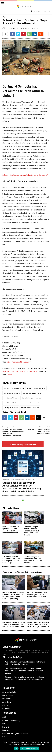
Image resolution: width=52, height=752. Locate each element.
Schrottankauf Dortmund (11, 398)
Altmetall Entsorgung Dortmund (14, 388)
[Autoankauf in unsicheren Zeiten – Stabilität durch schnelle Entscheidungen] (13, 612)
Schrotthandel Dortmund (11, 403)
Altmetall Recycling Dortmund (36, 388)
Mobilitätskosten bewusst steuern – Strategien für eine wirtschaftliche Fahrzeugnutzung (13, 595)
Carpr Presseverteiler (17, 479)
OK (16, 748)
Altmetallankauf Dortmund (12, 393)
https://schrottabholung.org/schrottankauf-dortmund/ (25, 175)
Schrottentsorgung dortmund (31, 398)
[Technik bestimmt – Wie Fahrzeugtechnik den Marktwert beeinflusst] (38, 582)
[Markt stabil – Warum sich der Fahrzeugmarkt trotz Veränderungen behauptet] (38, 612)
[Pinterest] (23, 34)
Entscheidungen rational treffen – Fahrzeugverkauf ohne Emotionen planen (31, 531)
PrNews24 (11, 28)
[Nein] (49, 745)
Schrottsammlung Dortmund (30, 408)
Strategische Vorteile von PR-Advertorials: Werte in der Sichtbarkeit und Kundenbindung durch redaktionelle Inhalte (21, 487)
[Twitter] (18, 34)
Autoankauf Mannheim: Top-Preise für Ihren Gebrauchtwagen (39, 431)
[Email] (38, 417)
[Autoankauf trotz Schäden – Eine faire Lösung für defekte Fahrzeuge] (12, 547)
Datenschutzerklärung (29, 748)
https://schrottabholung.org (18, 362)
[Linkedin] (34, 34)
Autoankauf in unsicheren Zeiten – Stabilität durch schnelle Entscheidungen (13, 624)
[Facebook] (12, 34)
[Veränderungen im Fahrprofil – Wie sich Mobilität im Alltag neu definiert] (34, 547)
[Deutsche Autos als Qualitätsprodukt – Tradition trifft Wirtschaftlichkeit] (12, 517)
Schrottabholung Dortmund (32, 393)
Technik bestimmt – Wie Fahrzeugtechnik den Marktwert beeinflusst (37, 594)
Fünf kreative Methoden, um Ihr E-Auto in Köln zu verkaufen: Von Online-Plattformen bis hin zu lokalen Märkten (25, 670)
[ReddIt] (40, 34)
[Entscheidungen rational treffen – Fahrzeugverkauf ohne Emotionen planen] (34, 517)
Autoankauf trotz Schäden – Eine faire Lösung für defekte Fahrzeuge (11, 560)
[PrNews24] (4, 28)
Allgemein (5, 17)
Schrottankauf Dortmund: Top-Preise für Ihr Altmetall (19, 371)
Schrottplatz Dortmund (11, 408)
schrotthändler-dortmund (30, 403)
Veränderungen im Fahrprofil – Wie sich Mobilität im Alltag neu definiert (33, 560)
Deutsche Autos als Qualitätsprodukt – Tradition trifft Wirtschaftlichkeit (10, 530)
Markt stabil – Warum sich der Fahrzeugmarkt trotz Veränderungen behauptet (38, 624)
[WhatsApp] (29, 34)
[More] (45, 34)
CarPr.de (9, 375)
